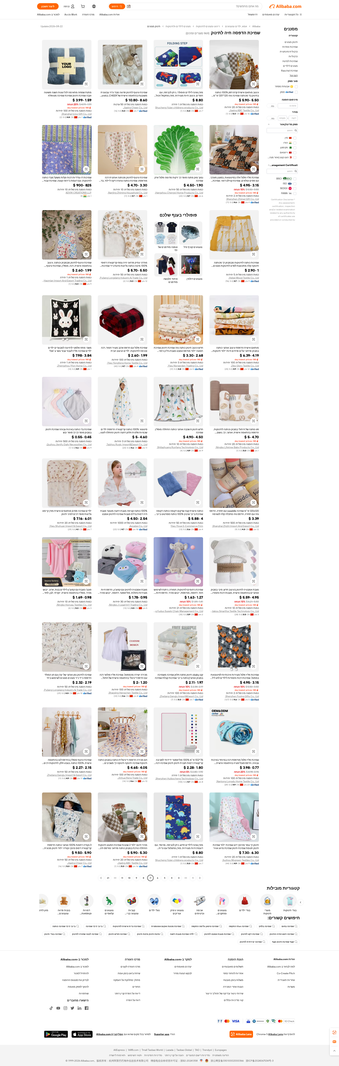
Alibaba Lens (275, 1034)
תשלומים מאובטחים (232, 966)
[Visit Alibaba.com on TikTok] (51, 1008)
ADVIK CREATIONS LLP (78, 192)
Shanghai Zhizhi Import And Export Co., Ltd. (235, 526)
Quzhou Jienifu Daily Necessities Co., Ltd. (68, 444)
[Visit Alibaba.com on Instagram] (65, 1008)
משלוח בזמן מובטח (233, 980)
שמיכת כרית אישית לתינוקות (127, 926)
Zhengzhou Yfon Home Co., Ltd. (74, 365)
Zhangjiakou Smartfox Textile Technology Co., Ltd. (234, 611)
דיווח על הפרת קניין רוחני (127, 993)
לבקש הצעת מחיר (182, 973)
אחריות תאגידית (286, 980)
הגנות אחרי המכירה (233, 986)
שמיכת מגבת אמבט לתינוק (217, 934)
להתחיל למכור (81, 973)
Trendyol (207, 1050)
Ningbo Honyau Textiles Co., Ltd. (73, 604)
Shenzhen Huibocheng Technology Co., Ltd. (179, 778)
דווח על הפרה (133, 1000)
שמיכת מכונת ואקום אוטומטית (166, 926)
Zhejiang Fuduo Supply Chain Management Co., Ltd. (178, 611)
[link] (334, 1032)
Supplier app (161, 1034)
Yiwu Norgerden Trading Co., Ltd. (185, 365)
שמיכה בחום (288, 926)
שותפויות (84, 993)
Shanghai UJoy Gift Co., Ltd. (76, 113)
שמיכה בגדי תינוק (53, 934)
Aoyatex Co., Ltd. (138, 526)
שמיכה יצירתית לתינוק (251, 942)
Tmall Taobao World (152, 1050)
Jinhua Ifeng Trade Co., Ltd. (132, 777)
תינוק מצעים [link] (153, 26)
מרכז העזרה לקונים (130, 966)
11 (122, 878)
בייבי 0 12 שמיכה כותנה (64, 926)
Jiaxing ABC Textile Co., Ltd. (244, 110)
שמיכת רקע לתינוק (250, 934)
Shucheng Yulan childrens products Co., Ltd (179, 107)
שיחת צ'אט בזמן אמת (129, 973)
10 (129, 878)
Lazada (169, 1050)
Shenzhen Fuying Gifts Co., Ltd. (242, 696)
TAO (197, 1050)
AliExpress (119, 1050)
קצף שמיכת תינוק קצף (283, 942)
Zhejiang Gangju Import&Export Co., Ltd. (181, 696)
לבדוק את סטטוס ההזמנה (75, 980)
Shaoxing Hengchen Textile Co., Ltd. (127, 692)
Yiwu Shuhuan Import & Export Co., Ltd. (70, 526)
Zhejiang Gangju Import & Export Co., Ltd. (69, 775)
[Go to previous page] (200, 878)
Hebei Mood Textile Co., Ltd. (243, 277)
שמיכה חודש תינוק (118, 934)
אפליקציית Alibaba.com (109, 1034)
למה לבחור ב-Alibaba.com (281, 966)
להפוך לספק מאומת (78, 986)
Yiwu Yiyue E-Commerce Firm (187, 526)
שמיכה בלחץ (265, 926)
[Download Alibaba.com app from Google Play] (56, 1034)
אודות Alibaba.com (284, 959)
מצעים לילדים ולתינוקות (178, 26)
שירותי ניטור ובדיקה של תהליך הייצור (224, 993)
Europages (221, 1050)
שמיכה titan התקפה (239, 926)
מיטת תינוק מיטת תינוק (148, 934)
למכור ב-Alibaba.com (77, 966)
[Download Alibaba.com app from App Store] (82, 1034)
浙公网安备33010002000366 (227, 1060)
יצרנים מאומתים (183, 966)
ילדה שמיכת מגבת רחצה (182, 934)
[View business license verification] (201, 1060)
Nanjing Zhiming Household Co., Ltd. (127, 192)
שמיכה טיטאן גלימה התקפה (205, 926)
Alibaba (256, 26)
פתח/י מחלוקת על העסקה (126, 980)
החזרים (136, 986)
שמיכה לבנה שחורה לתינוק (85, 934)
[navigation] (282, 453)
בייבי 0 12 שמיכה (94, 926)
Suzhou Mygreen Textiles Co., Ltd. (240, 860)
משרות (291, 986)
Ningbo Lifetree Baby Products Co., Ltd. (237, 447)
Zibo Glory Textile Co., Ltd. (245, 365)
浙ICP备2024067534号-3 (259, 1060)
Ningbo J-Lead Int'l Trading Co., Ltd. (128, 604)
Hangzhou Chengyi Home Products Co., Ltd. (179, 192)
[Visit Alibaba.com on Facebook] (86, 1008)
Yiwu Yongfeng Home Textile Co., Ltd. (127, 362)
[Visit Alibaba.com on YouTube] (58, 1008)
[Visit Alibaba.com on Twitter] (72, 1008)
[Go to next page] (101, 878)
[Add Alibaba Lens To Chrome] (241, 1034)
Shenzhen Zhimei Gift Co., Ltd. (242, 199)
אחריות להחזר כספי (233, 973)
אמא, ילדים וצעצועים (236, 26)
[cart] (82, 6)
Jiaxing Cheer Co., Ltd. (135, 107)
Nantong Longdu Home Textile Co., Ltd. (237, 781)
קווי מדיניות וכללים (233, 1000)
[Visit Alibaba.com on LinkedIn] (79, 1008)
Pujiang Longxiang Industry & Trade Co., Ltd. (123, 277)
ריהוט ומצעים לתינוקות (208, 26)
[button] (129, 6)
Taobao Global (184, 1050)
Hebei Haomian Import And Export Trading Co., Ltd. (66, 280)
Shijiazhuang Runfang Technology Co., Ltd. (180, 447)
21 (108, 878)
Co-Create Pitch (286, 973)
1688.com (133, 1050)
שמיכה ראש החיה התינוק (282, 934)
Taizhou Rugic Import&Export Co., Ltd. (126, 444)
